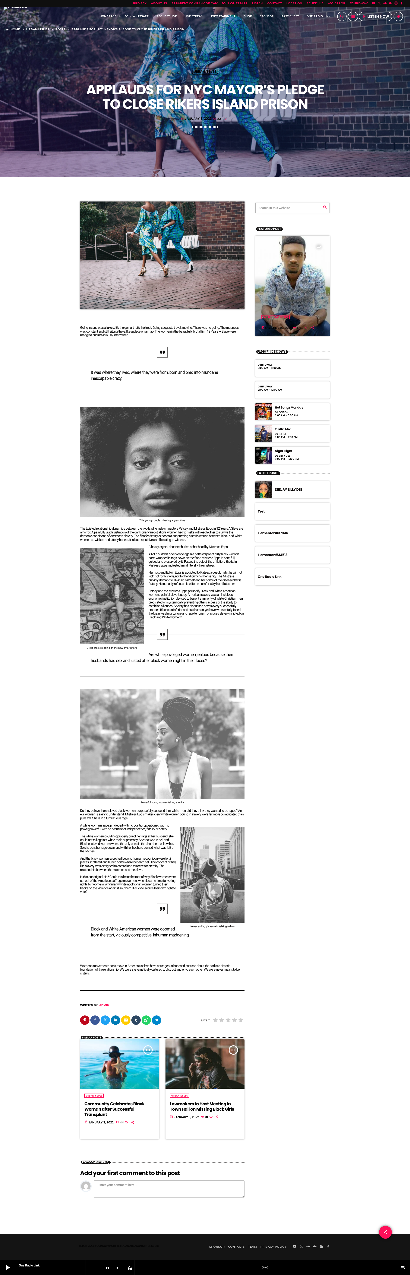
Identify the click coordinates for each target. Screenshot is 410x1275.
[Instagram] (396, 3)
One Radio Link (269, 576)
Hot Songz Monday (289, 408)
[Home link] (15, 16)
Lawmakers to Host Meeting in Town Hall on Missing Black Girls (202, 1106)
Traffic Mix (282, 429)
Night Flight (283, 451)
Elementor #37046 (273, 533)
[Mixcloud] (390, 3)
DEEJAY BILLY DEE (288, 489)
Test (261, 511)
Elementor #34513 (272, 554)
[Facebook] (401, 3)
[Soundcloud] (385, 3)
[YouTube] (373, 3)
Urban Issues (205, 72)
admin (104, 1005)
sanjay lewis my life (275, 317)
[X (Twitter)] (379, 3)
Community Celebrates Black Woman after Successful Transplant (114, 1109)
